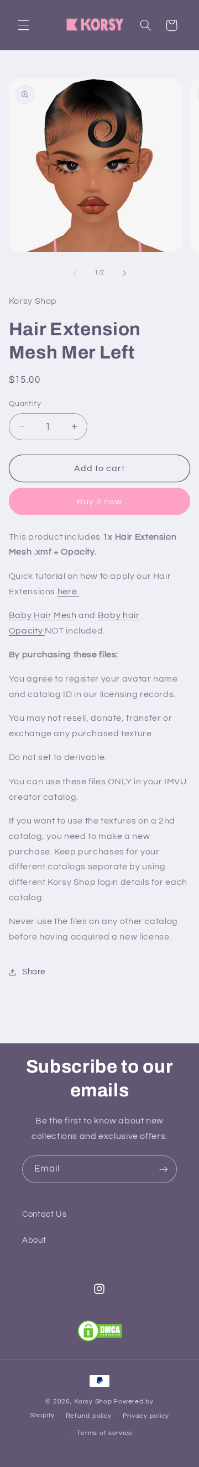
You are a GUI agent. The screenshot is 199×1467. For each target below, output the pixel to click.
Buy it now (100, 501)
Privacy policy (146, 1416)
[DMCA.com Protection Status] (100, 1331)
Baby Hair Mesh (43, 615)
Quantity (25, 404)
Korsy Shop (93, 1402)
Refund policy (89, 1416)
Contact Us (44, 1214)
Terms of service (105, 1433)
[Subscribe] (163, 1169)
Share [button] (33, 972)
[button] (23, 25)
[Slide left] (74, 273)
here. (68, 591)
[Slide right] (124, 273)
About (34, 1240)
